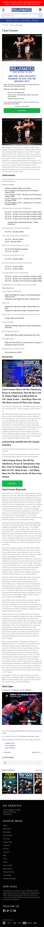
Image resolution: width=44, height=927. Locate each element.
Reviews (6, 849)
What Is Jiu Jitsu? (8, 872)
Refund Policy (7, 868)
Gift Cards (6, 839)
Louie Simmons (10, 748)
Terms (5, 862)
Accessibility (7, 875)
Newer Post (35, 752)
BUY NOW (12, 483)
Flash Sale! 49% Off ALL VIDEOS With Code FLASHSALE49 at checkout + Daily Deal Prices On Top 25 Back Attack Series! (22, 3)
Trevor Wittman (10, 745)
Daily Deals (9, 20)
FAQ (4, 859)
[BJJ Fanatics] (22, 10)
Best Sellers (35, 20)
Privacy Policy (7, 865)
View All (39, 770)
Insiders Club (7, 842)
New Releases (26, 20)
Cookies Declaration (9, 878)
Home (5, 825)
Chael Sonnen (19, 25)
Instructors (17, 20)
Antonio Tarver (10, 743)
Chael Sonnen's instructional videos (28, 736)
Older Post (7, 752)
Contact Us (6, 845)
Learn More (22, 111)
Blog (4, 855)
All (5, 763)
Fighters (12, 25)
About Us (6, 852)
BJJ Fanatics (5, 25)
